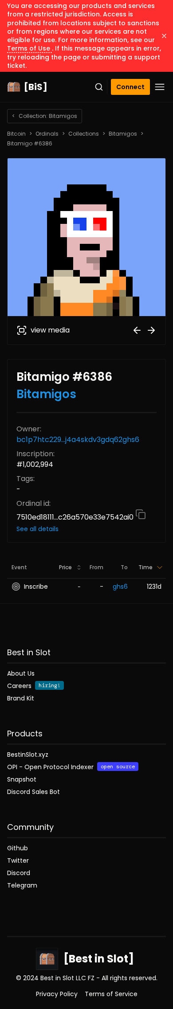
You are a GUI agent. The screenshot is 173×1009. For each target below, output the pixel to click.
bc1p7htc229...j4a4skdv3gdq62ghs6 (77, 439)
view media (50, 330)
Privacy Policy (57, 993)
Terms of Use (29, 48)
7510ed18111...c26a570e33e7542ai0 (75, 517)
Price (65, 567)
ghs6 (120, 586)
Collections (83, 133)
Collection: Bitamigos (44, 116)
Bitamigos (123, 133)
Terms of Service (111, 993)
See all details (37, 528)
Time (145, 567)
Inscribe (36, 586)
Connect (130, 86)
